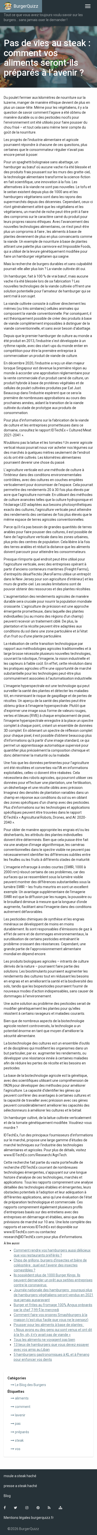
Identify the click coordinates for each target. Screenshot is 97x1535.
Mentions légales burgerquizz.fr (29, 1518)
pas (17, 1424)
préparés (21, 1432)
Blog (7, 1496)
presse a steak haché (20, 1486)
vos (17, 1449)
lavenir (19, 1415)
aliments (21, 1398)
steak (19, 1440)
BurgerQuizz (26, 6)
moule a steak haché (20, 1476)
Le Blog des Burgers (30, 1385)
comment (22, 1407)
